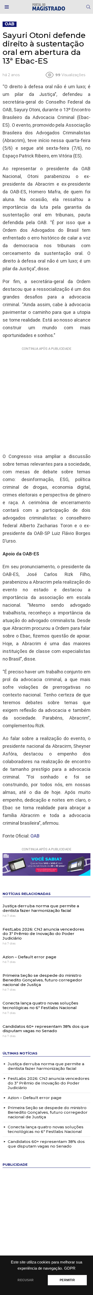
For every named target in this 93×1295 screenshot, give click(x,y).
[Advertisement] (46, 399)
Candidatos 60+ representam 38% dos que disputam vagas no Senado (46, 1028)
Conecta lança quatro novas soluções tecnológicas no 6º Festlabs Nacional (40, 1005)
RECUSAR (26, 1280)
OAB (35, 836)
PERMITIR (67, 1280)
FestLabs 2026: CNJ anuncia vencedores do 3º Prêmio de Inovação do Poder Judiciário (43, 934)
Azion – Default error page (29, 956)
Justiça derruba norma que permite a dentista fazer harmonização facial (41, 908)
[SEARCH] (88, 7)
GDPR (69, 1268)
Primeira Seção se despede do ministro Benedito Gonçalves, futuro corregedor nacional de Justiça (42, 980)
